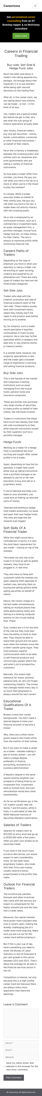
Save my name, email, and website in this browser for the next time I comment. (22, 1066)
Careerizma (12, 6)
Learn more (21, 36)
